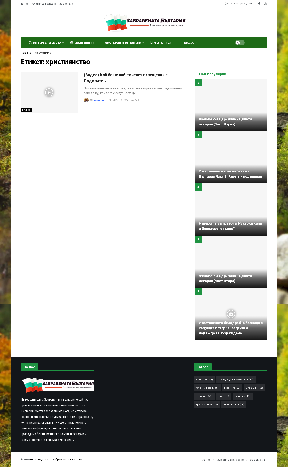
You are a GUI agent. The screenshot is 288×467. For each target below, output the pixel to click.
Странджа (254, 387)
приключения (207, 404)
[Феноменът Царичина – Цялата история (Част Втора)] (231, 262)
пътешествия (233, 404)
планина (242, 395)
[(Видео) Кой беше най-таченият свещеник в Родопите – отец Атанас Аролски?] (49, 92)
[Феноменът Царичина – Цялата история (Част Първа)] (231, 105)
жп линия (204, 395)
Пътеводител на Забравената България (56, 459)
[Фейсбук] (259, 3)
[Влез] (260, 43)
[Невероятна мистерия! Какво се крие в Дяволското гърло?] (231, 209)
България (204, 379)
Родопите (232, 387)
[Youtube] (265, 3)
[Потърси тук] (251, 43)
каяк (223, 395)
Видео (26, 110)
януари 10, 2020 (118, 100)
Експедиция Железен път (235, 379)
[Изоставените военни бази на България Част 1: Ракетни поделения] (231, 157)
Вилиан (99, 100)
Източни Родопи (207, 387)
